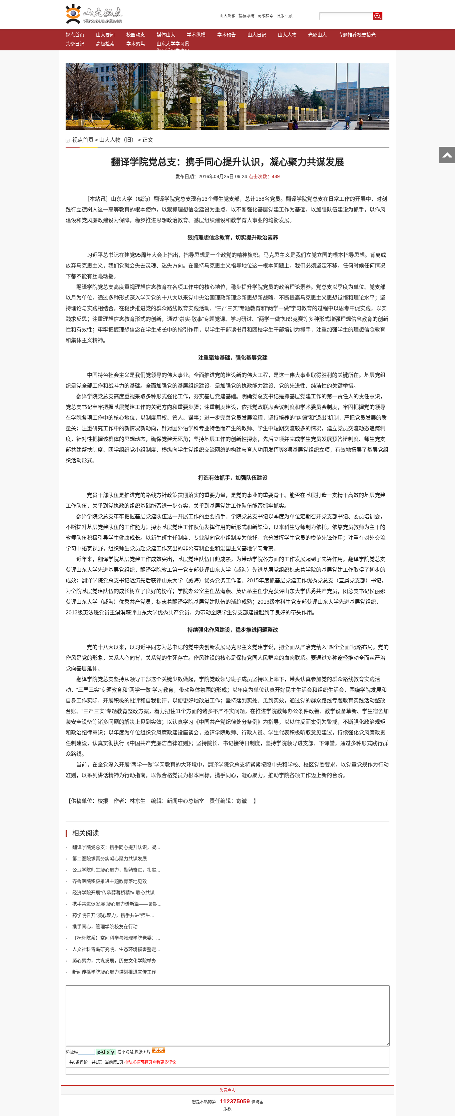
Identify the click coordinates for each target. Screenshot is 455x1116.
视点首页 (75, 34)
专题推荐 (347, 34)
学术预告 (226, 34)
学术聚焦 (135, 43)
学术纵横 (196, 34)
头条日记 (75, 43)
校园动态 (135, 34)
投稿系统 (246, 16)
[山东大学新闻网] (94, 22)
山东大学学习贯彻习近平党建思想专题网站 (173, 50)
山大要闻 (105, 34)
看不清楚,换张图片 (134, 1052)
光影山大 (317, 34)
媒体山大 (166, 34)
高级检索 (265, 16)
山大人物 (287, 34)
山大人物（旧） (118, 140)
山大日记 (256, 34)
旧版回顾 (284, 16)
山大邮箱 (227, 16)
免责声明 (227, 1090)
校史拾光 (366, 34)
